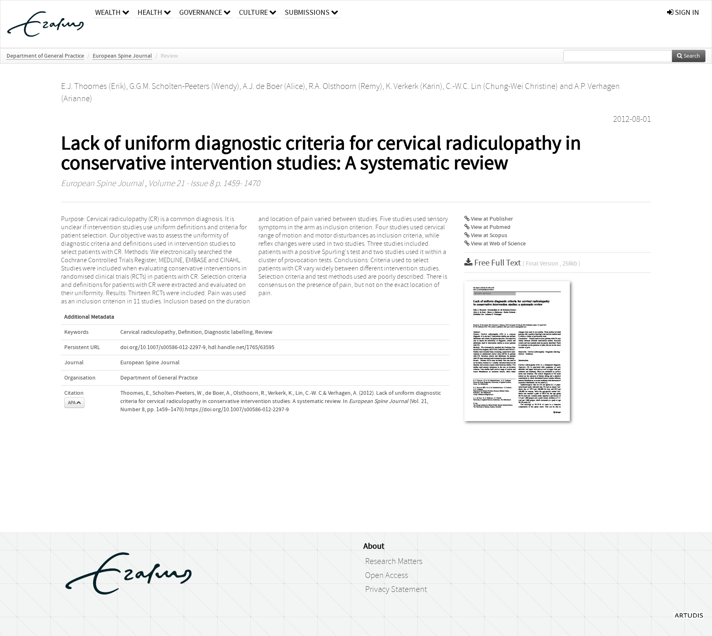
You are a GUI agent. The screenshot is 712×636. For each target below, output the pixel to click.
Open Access (386, 575)
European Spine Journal (122, 56)
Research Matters (393, 561)
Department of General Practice (45, 56)
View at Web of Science (498, 243)
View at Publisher (491, 219)
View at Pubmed (490, 227)
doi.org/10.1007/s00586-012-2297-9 (163, 347)
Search (691, 56)
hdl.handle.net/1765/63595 (241, 347)
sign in (686, 12)
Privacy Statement (396, 589)
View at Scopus (488, 235)
